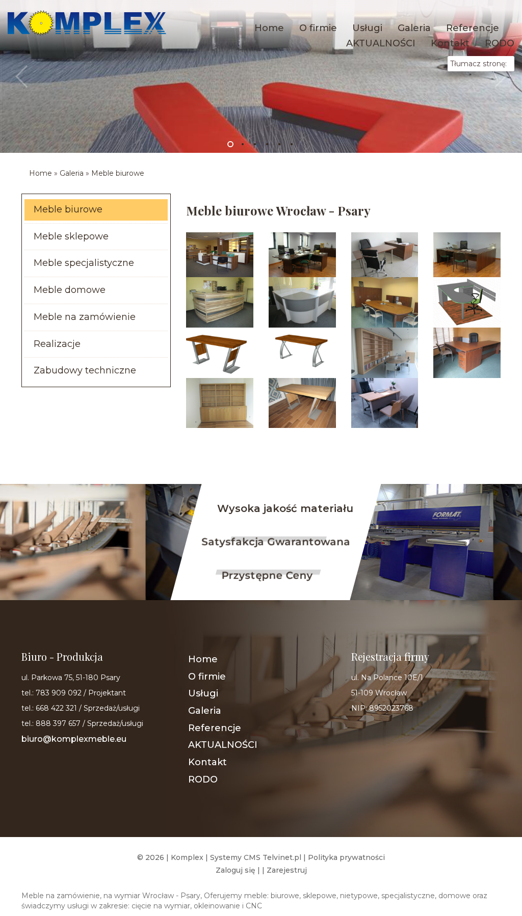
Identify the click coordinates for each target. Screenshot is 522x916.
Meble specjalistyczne (84, 262)
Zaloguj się (235, 870)
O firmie (318, 28)
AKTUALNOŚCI (380, 43)
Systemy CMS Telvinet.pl (255, 857)
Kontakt (450, 43)
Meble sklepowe (71, 236)
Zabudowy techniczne (85, 370)
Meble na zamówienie (85, 316)
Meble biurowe (117, 173)
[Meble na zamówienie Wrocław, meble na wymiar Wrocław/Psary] (87, 22)
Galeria (414, 28)
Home (269, 28)
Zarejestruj (287, 870)
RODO (499, 43)
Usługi (367, 28)
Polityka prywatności (346, 857)
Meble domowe (70, 289)
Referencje (472, 28)
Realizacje (57, 343)
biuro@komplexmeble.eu (73, 739)
